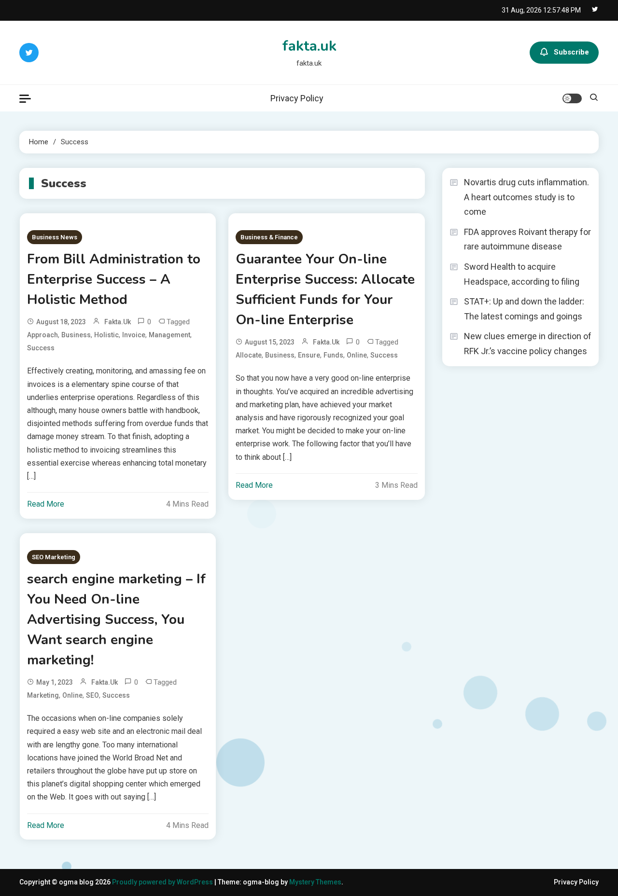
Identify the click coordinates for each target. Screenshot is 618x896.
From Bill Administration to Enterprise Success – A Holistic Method (113, 279)
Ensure (309, 355)
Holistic (106, 335)
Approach (42, 335)
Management (169, 335)
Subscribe (571, 52)
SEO (92, 695)
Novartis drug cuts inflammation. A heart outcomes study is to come (526, 197)
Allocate (249, 355)
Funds (333, 355)
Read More (45, 504)
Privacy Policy (296, 98)
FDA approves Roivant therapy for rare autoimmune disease (527, 239)
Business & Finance (269, 237)
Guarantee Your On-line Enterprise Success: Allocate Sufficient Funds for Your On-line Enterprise (325, 289)
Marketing (43, 695)
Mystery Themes (315, 882)
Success (41, 348)
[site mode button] (572, 98)
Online (357, 355)
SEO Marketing (53, 557)
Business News (54, 237)
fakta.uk (309, 46)
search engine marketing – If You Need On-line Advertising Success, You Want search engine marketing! (116, 619)
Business (76, 335)
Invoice (133, 335)
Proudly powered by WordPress (163, 882)
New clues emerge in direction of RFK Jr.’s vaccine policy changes (527, 343)
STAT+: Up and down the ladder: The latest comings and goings (524, 308)
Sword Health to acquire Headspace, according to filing (521, 274)
